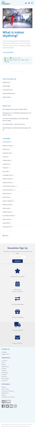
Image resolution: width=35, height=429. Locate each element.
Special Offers (6, 223)
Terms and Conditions (8, 391)
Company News (6, 160)
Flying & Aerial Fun (7, 182)
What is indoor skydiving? (13, 34)
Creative (4, 370)
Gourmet (4, 374)
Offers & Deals (6, 208)
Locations (4, 360)
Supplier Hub (5, 354)
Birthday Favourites (8, 145)
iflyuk (22, 60)
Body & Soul (6, 149)
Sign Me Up (17, 261)
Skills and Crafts (7, 219)
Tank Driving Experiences (9, 93)
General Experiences (8, 190)
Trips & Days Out (7, 226)
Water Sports (5, 366)
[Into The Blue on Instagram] (15, 407)
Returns (4, 395)
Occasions (4, 380)
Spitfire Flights (6, 86)
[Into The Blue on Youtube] (11, 407)
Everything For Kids (7, 175)
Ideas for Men (6, 197)
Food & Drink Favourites (9, 186)
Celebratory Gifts (7, 153)
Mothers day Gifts (7, 204)
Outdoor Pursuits (7, 212)
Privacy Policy (5, 389)
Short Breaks (5, 378)
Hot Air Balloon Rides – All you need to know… (14, 124)
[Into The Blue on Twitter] (7, 407)
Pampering (5, 372)
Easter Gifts (5, 171)
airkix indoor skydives (12, 60)
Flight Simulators (7, 97)
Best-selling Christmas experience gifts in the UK (15, 109)
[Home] (5, 3)
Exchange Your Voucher (8, 397)
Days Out (4, 376)
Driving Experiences (8, 90)
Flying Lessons (6, 82)
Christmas (5, 156)
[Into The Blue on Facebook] (3, 407)
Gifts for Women (7, 193)
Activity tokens (6, 142)
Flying (3, 362)
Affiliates (4, 352)
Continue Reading (9, 52)
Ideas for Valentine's (8, 201)
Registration (5, 393)
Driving (4, 364)
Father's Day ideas (7, 179)
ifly (19, 60)
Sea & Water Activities (8, 215)
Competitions (6, 164)
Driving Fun (5, 167)
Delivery (4, 387)
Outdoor (4, 368)
